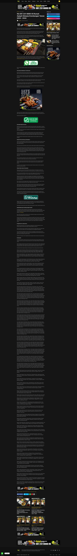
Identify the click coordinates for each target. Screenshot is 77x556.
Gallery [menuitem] (29, 1)
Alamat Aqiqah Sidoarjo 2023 (53, 32)
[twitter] (53, 550)
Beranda (18, 11)
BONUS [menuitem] (48, 1)
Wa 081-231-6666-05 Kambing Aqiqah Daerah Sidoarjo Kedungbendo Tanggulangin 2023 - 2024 (38, 512)
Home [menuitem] (23, 1)
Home (51, 554)
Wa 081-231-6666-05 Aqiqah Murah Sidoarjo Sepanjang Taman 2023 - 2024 (56, 42)
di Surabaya (21, 212)
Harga (56, 554)
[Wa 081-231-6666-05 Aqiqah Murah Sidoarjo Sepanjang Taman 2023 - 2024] (49, 41)
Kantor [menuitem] (41, 1)
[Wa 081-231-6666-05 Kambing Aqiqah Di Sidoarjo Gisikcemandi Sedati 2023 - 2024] (23, 502)
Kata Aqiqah (22, 11)
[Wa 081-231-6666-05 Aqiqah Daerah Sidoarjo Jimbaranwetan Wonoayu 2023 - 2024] (23, 520)
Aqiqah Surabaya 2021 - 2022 (24, 554)
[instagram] (57, 550)
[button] (59, 1)
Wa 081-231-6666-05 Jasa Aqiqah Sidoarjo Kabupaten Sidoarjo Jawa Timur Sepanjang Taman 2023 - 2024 (56, 37)
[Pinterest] (32, 494)
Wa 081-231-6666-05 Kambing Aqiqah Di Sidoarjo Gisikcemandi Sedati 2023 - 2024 (23, 512)
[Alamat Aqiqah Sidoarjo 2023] (53, 26)
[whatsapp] (59, 550)
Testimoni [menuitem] (33, 1)
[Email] (34, 494)
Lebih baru (18, 537)
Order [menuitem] (38, 1)
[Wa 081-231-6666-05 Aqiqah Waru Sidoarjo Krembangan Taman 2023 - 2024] (38, 520)
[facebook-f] (51, 550)
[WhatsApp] (30, 494)
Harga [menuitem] (26, 1)
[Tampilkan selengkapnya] (36, 494)
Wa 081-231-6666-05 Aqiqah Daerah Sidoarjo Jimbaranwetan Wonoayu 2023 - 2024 (23, 529)
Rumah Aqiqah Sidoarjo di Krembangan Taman (29, 491)
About (53, 554)
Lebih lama (43, 537)
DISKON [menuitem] (45, 1)
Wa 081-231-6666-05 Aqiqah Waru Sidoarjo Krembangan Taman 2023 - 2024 (38, 529)
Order (59, 554)
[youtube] (55, 550)
